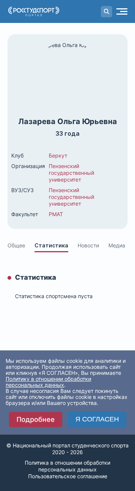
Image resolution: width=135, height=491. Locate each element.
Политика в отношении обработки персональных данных (67, 466)
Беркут (58, 155)
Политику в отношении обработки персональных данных (48, 382)
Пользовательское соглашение (67, 476)
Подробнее (35, 419)
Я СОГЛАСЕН (97, 419)
